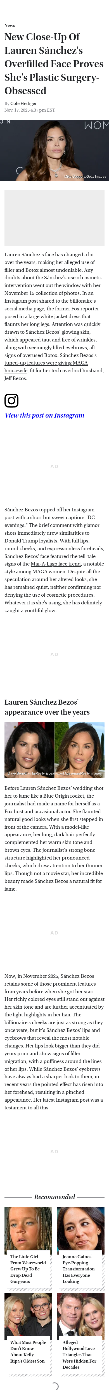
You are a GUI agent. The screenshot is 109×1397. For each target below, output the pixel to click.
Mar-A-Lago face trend (56, 564)
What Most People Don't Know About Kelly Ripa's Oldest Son (28, 1352)
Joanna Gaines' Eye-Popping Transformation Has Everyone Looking (79, 1269)
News (9, 25)
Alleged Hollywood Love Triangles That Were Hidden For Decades (79, 1355)
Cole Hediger (23, 103)
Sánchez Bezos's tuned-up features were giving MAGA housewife (50, 363)
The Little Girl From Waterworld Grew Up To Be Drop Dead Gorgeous (28, 1269)
